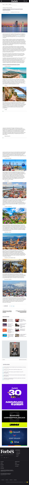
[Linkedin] (6, 457)
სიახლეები (2, 461)
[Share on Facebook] (10, 306)
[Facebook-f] (1, 457)
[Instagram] (3, 457)
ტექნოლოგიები (17, 461)
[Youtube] (4, 457)
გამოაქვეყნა (18, 35)
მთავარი (4, 4)
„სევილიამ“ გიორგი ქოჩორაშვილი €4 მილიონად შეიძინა (22, 330)
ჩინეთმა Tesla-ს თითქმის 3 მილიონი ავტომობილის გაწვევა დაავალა (13, 369)
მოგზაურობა (10, 4)
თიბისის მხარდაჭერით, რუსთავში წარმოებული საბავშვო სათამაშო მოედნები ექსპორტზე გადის (11, 336)
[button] (1, 1)
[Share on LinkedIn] (14, 306)
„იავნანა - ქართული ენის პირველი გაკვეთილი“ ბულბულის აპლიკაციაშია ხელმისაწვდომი (11, 325)
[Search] (24, 1)
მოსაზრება (2, 464)
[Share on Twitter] (12, 306)
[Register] (26, 1)
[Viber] (8, 457)
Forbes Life (7, 4)
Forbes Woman (17, 464)
